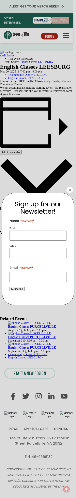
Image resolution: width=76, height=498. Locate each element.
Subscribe (17, 288)
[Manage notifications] (66, 489)
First (13, 228)
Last (13, 245)
